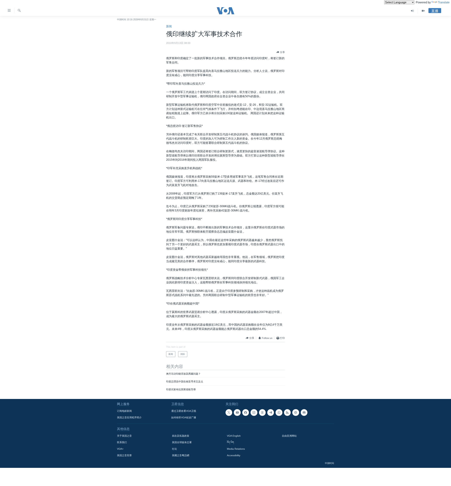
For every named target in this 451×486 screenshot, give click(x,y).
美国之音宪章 (124, 455)
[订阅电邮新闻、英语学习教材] (304, 412)
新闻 (169, 26)
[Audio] (412, 10)
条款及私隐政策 (180, 435)
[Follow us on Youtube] (237, 412)
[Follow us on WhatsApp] (279, 412)
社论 (174, 448)
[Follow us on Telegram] (270, 412)
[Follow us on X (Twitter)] (229, 412)
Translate (444, 2)
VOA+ (120, 448)
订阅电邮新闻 (124, 411)
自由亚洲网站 (289, 435)
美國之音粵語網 (180, 455)
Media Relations (236, 448)
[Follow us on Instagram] (254, 412)
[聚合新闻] (287, 412)
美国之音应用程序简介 (129, 417)
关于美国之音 (124, 435)
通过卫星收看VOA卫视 (183, 411)
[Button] (280, 52)
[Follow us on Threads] (262, 412)
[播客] (295, 412)
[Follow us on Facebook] (245, 412)
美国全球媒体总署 (182, 442)
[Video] (423, 10)
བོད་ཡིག (230, 442)
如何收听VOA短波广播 (183, 417)
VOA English (234, 435)
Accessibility (233, 455)
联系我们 (122, 442)
